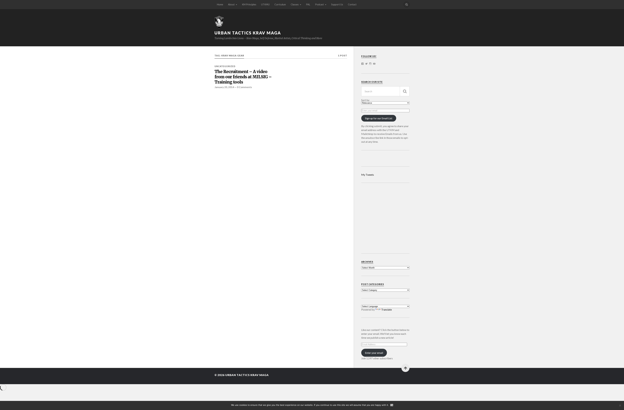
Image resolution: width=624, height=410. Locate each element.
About (231, 4)
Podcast (319, 4)
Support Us (337, 4)
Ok (391, 405)
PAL (308, 4)
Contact (352, 4)
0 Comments (244, 87)
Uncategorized (224, 66)
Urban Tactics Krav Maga (247, 32)
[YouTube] (374, 63)
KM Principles (249, 4)
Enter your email (374, 352)
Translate (386, 309)
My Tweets (367, 174)
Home (220, 4)
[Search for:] (385, 91)
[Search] (407, 4)
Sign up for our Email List (378, 118)
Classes (295, 4)
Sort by (365, 100)
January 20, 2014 (224, 87)
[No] (620, 405)
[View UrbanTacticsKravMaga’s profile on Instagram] (370, 63)
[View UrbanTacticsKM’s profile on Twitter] (366, 63)
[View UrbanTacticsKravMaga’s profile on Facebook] (362, 63)
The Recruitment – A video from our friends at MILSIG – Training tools (243, 77)
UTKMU (265, 4)
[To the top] (405, 368)
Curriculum (280, 4)
